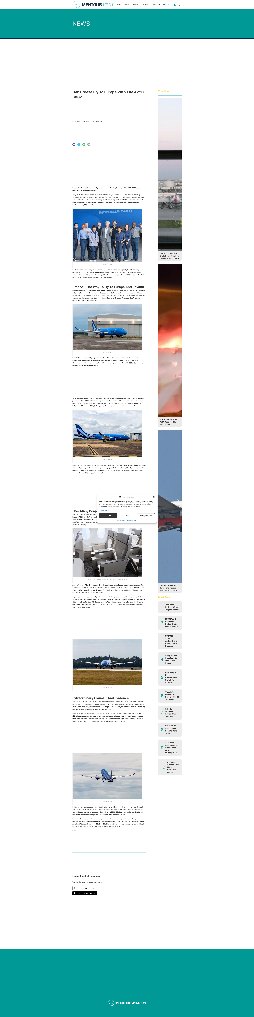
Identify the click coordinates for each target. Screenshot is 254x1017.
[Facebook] (73, 144)
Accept (108, 515)
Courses (135, 5)
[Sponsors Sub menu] (159, 4)
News (119, 5)
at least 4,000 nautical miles (105, 290)
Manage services (105, 510)
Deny (127, 515)
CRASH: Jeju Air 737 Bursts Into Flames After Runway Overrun (169, 587)
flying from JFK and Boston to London (109, 360)
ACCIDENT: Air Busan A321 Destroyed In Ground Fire (169, 421)
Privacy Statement (131, 520)
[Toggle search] (179, 5)
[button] (154, 497)
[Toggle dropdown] (175, 5)
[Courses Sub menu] (139, 4)
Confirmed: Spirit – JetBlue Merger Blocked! (172, 607)
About (165, 5)
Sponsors (154, 5)
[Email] (88, 144)
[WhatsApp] (83, 144)
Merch (145, 5)
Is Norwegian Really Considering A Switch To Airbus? (171, 677)
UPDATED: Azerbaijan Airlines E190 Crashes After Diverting (171, 641)
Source (75, 831)
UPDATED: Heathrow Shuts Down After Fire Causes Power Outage (169, 255)
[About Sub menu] (168, 4)
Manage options (146, 515)
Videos (126, 5)
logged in (85, 882)
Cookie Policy (121, 520)
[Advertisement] (109, 382)
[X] (78, 144)
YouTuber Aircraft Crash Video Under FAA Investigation (171, 748)
